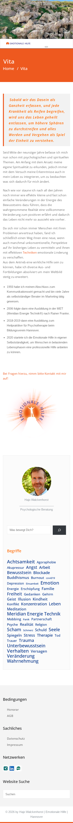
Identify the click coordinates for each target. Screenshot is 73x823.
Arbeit (44, 567)
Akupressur (15, 568)
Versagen (39, 651)
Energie (13, 588)
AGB (10, 716)
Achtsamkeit (21, 561)
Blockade (41, 572)
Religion (41, 624)
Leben (55, 603)
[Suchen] (59, 530)
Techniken (30, 252)
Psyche (12, 624)
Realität (26, 624)
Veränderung (21, 656)
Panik (26, 619)
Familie (48, 588)
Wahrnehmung (23, 661)
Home (8, 68)
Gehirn (47, 594)
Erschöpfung (30, 589)
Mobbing (14, 619)
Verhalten (18, 650)
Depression (15, 583)
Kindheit (40, 599)
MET (60, 308)
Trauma (26, 640)
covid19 (50, 578)
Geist (11, 599)
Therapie (45, 635)
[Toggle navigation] (46, 46)
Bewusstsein (19, 572)
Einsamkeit (32, 583)
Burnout (37, 577)
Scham (14, 629)
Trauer (12, 641)
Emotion (49, 582)
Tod (57, 635)
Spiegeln (14, 635)
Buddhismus (18, 577)
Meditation (16, 609)
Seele (54, 629)
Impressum (15, 745)
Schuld (41, 629)
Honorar (13, 709)
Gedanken (32, 594)
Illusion (24, 599)
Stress (29, 635)
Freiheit (14, 593)
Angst (31, 567)
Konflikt (13, 604)
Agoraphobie (46, 562)
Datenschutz (16, 738)
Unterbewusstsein (26, 645)
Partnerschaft (41, 619)
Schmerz (28, 630)
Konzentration (34, 603)
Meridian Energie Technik (34, 613)
